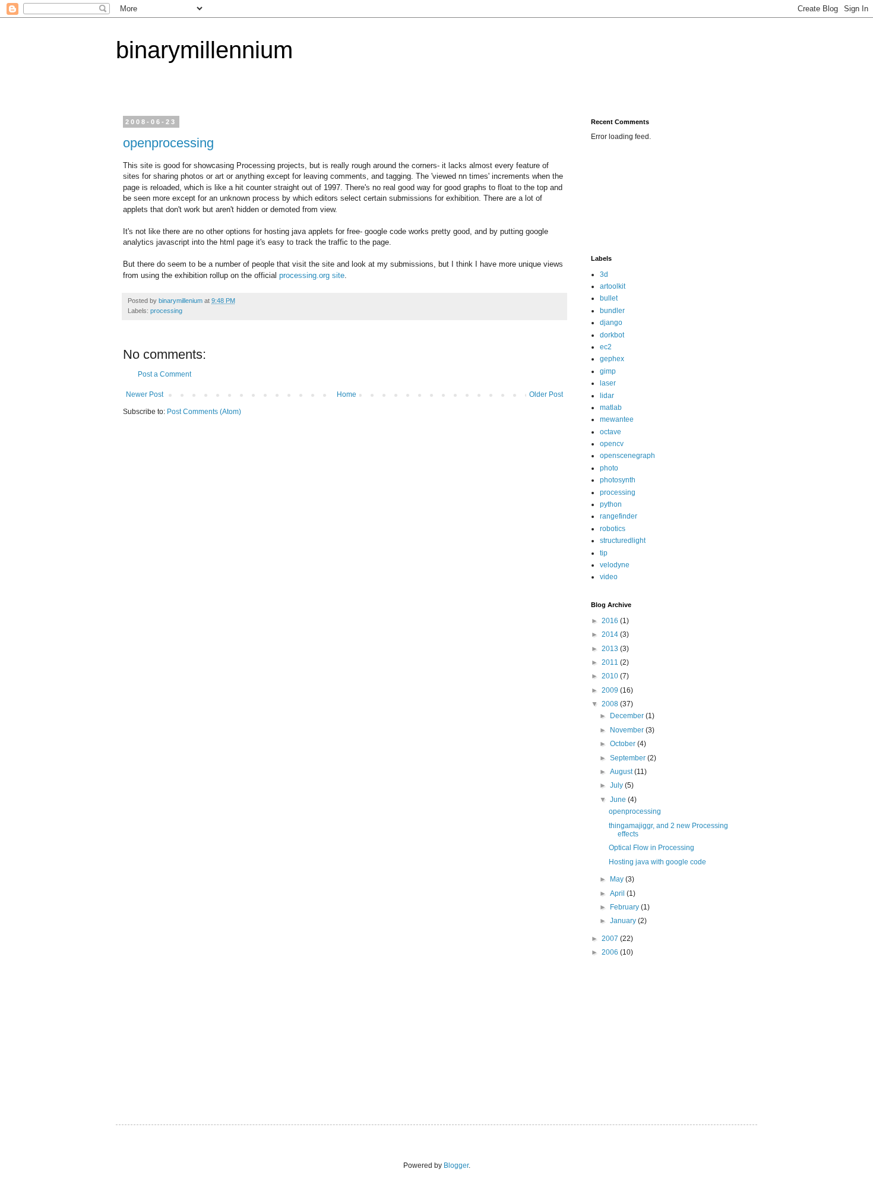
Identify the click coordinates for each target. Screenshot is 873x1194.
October (623, 744)
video (609, 577)
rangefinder (618, 516)
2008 (611, 704)
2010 (611, 676)
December (628, 716)
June (619, 799)
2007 (611, 938)
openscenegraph (627, 455)
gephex (612, 359)
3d (604, 274)
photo (609, 468)
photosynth (617, 480)
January (624, 921)
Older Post (546, 394)
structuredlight (623, 540)
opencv (612, 444)
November (628, 730)
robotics (612, 529)
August (622, 771)
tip (604, 553)
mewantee (617, 419)
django (611, 322)
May (617, 879)
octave (610, 432)
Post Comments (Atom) (204, 412)
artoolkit (612, 286)
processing (166, 310)
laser (608, 383)
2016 (611, 621)
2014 (611, 634)
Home (346, 394)
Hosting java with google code (657, 862)
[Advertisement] (628, 197)
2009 (611, 690)
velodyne (615, 565)
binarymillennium (204, 50)
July (617, 785)
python (611, 504)
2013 (611, 649)
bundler (612, 311)
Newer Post (144, 394)
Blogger (456, 1165)
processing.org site (311, 275)
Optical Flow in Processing (651, 848)
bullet (609, 298)
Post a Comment (164, 374)
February (625, 907)
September (628, 758)
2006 (611, 952)
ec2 (606, 347)
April (618, 893)
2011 (611, 662)
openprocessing (168, 142)
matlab (611, 407)
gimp (608, 371)
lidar (607, 395)
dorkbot (612, 335)
